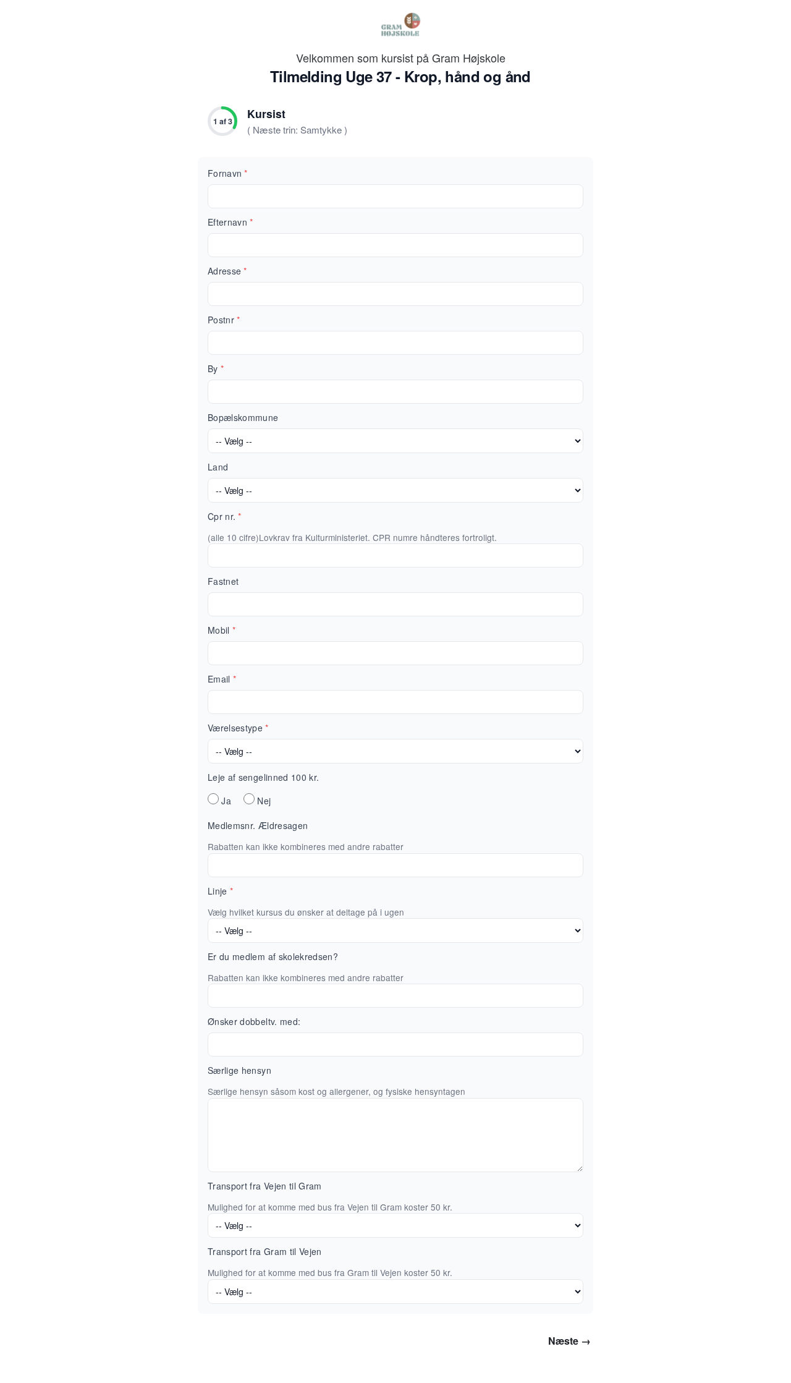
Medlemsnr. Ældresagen (258, 825)
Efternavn (230, 222)
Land (218, 467)
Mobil (221, 630)
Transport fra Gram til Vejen (265, 1251)
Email (222, 679)
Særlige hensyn (239, 1070)
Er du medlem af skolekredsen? (273, 956)
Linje (220, 891)
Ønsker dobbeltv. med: (254, 1021)
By (216, 368)
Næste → (569, 1341)
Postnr (224, 319)
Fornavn (228, 173)
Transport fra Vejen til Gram (265, 1186)
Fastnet (223, 581)
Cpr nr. (225, 516)
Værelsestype (238, 727)
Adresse (227, 271)
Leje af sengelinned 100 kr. (263, 777)
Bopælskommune (243, 417)
